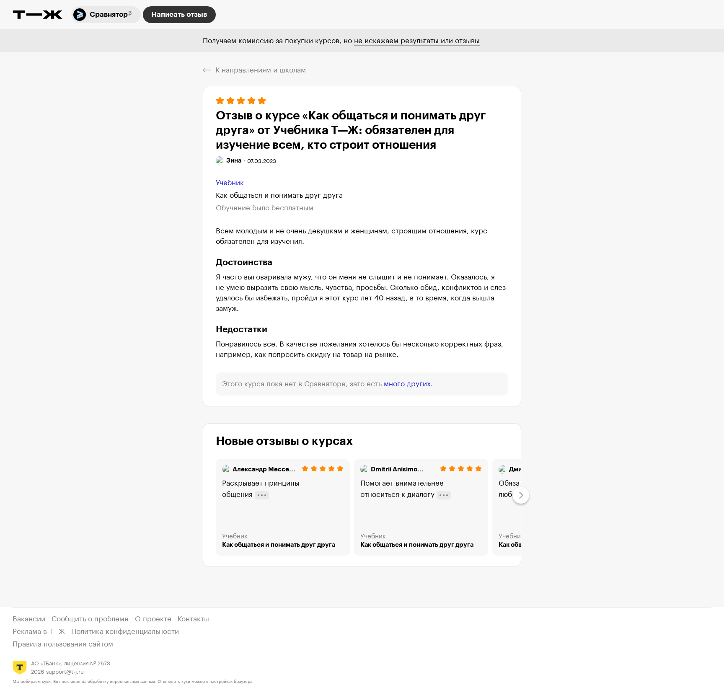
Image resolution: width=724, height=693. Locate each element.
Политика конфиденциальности (125, 631)
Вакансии (29, 619)
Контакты (193, 619)
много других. (408, 384)
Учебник (230, 182)
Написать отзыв (179, 14)
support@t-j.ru (65, 672)
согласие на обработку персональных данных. (109, 682)
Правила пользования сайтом (63, 644)
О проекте (153, 619)
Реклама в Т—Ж (39, 631)
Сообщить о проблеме (90, 619)
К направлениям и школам (260, 70)
